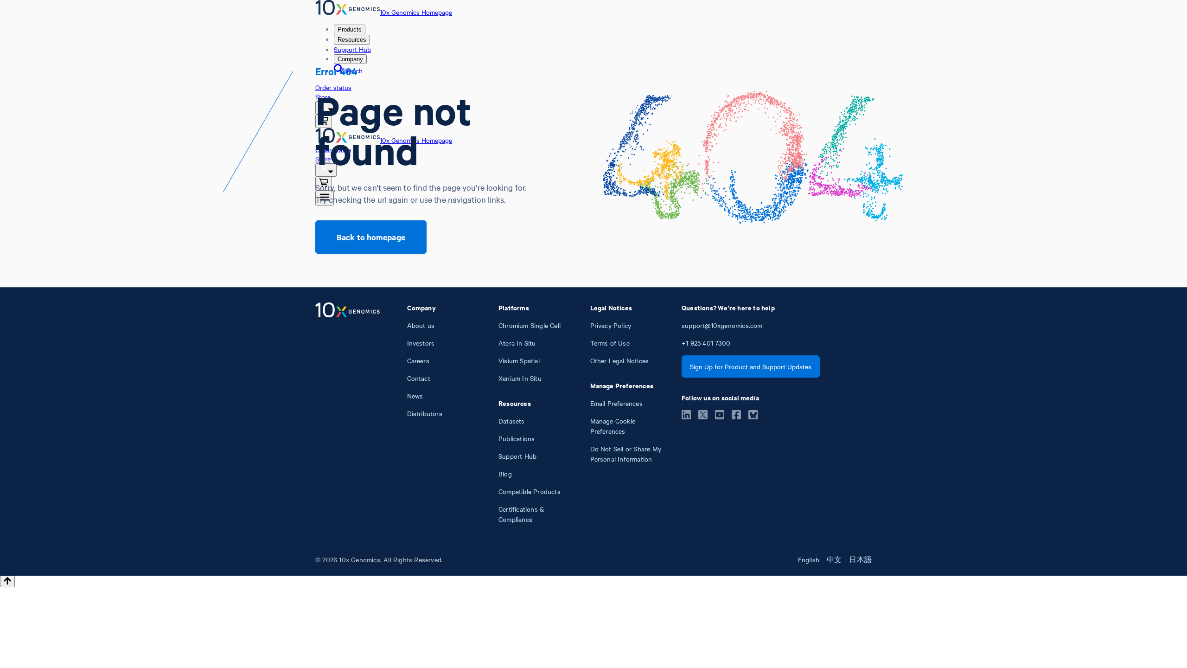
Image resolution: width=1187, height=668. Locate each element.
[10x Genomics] (347, 413)
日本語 (860, 559)
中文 (834, 559)
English (808, 559)
